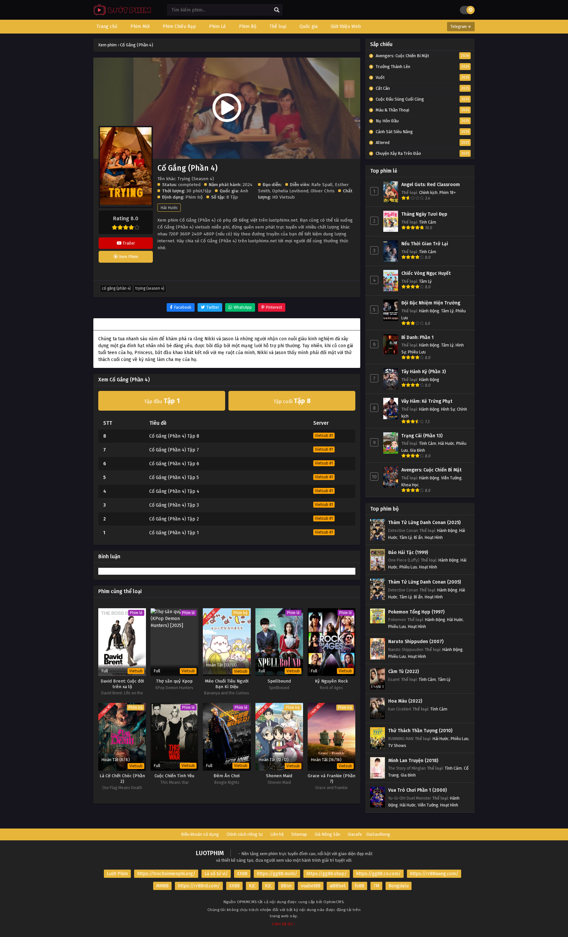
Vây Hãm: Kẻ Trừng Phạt (426, 401)
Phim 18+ (447, 192)
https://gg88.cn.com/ (378, 874)
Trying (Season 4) (149, 288)
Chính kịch (428, 192)
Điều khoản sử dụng (200, 834)
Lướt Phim (117, 874)
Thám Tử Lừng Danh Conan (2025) (424, 522)
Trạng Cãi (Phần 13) (421, 436)
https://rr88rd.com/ (199, 886)
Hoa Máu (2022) (405, 701)
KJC (252, 886)
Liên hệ (277, 834)
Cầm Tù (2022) (403, 671)
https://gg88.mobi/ (277, 874)
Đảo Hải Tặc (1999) (408, 552)
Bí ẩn (418, 537)
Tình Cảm (427, 222)
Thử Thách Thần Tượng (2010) (420, 730)
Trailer (128, 243)
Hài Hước (169, 207)
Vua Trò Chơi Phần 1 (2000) (417, 790)
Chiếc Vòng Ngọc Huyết (426, 273)
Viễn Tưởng (451, 477)
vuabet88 (310, 886)
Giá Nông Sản (327, 834)
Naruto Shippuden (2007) (415, 641)
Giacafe (355, 834)
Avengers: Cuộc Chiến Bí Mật (431, 470)
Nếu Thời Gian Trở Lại (424, 244)
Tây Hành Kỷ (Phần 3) (423, 371)
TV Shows (397, 745)
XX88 (242, 874)
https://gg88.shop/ (326, 874)
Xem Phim (128, 256)
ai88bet (337, 886)
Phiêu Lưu (417, 351)
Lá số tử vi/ (216, 874)
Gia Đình (417, 450)
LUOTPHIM (210, 853)
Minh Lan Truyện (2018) (413, 760)
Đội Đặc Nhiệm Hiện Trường (430, 303)
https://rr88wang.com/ (434, 874)
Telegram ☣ (460, 26)
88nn (286, 886)
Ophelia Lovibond (290, 191)
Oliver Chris (323, 191)
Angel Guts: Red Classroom (430, 184)
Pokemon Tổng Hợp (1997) (416, 612)
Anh (244, 191)
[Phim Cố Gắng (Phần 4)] (121, 15)
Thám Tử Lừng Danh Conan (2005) (424, 582)
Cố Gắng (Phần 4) (116, 288)
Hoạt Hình (434, 537)
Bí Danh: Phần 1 (417, 337)
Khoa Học (410, 484)
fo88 (359, 886)
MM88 (162, 886)
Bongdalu (399, 886)
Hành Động (429, 310)
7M (376, 886)
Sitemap (299, 834)
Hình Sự (448, 409)
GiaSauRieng (378, 834)
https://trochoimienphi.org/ (166, 874)
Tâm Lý (425, 281)
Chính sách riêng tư (244, 834)
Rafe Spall (322, 184)
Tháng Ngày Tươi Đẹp (424, 214)
